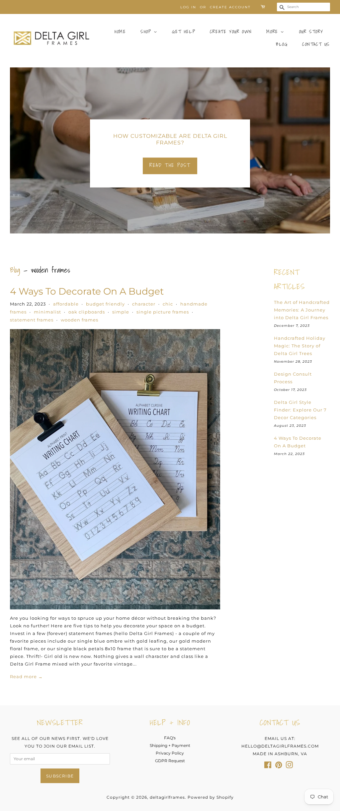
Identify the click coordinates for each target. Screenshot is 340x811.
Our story (311, 31)
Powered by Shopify (211, 797)
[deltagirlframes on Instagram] (289, 766)
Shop (147, 31)
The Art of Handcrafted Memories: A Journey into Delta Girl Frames (302, 310)
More (273, 31)
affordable (66, 304)
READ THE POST (170, 165)
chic (168, 304)
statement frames (31, 319)
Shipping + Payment (170, 745)
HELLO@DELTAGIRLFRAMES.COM (280, 746)
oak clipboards (86, 312)
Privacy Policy (170, 753)
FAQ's (170, 737)
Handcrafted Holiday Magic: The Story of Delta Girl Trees (299, 345)
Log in (188, 7)
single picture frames (162, 312)
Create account (230, 7)
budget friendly (105, 304)
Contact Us (316, 44)
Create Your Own (231, 31)
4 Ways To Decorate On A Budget (87, 291)
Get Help (183, 31)
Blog (282, 44)
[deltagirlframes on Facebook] (268, 766)
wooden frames (79, 319)
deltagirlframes (167, 797)
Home (120, 31)
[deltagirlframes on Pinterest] (278, 766)
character (143, 304)
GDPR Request (170, 760)
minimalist (47, 312)
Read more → (26, 676)
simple (120, 312)
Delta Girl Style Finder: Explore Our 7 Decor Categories (300, 410)
